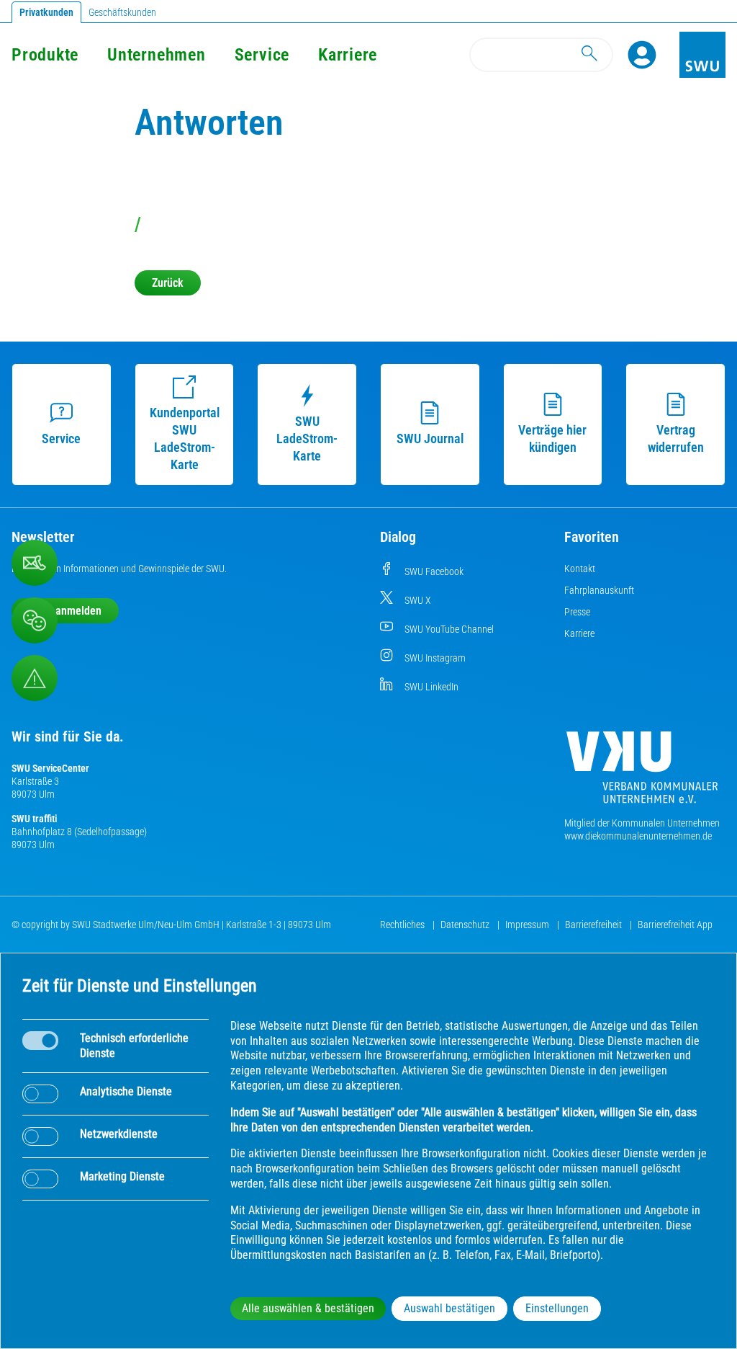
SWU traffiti (34, 818)
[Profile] (642, 54)
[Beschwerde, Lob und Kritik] (35, 620)
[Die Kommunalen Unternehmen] (642, 772)
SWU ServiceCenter (50, 768)
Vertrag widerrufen (676, 438)
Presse (577, 612)
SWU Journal (430, 438)
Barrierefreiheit (594, 924)
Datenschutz (466, 924)
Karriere (347, 55)
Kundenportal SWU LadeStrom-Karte (185, 438)
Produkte (45, 55)
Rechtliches (403, 924)
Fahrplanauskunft (599, 590)
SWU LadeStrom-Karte (307, 438)
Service (262, 55)
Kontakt (579, 568)
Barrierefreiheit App (675, 924)
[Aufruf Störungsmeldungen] (35, 678)
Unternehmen (156, 55)
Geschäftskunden (122, 12)
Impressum (528, 924)
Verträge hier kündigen (552, 438)
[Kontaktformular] (35, 563)
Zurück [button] (168, 283)
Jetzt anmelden (65, 611)
